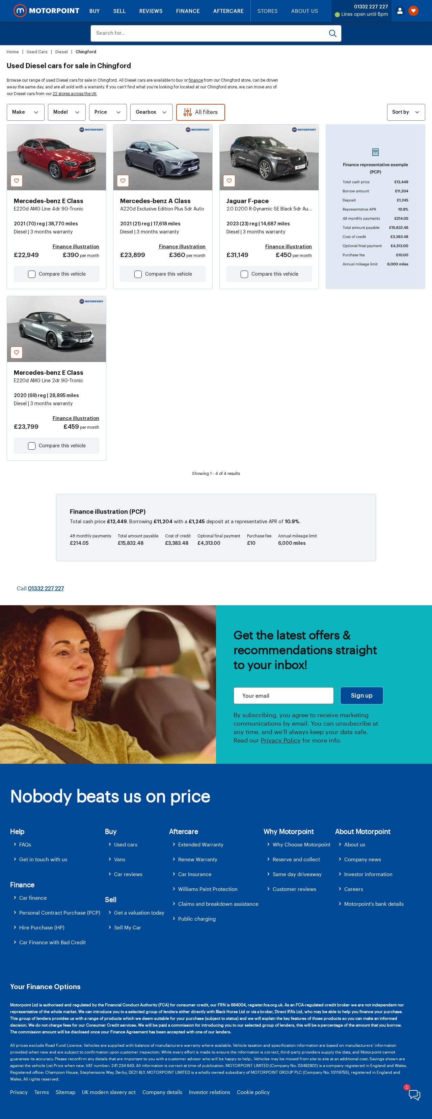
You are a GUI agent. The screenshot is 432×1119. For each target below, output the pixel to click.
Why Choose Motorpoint (301, 844)
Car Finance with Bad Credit (52, 942)
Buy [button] (110, 831)
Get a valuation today (139, 913)
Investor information (368, 874)
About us (354, 844)
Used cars (125, 844)
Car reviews (128, 874)
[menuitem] (57, 844)
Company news (362, 859)
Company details (162, 1092)
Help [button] (17, 831)
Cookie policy (253, 1092)
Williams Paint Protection (208, 889)
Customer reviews (294, 889)
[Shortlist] (413, 11)
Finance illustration (76, 247)
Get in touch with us (43, 859)
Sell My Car (127, 927)
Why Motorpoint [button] (289, 831)
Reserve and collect (296, 859)
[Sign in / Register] (400, 11)
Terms (41, 1092)
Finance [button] (22, 884)
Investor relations (209, 1092)
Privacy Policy (281, 740)
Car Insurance (195, 874)
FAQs (25, 844)
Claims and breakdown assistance (218, 904)
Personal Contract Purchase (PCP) (59, 913)
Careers (353, 889)
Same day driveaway (297, 874)
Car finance (33, 898)
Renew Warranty (197, 859)
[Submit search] (333, 33)
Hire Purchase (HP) (41, 927)
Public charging (197, 919)
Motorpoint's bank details (374, 904)
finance (196, 80)
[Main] (46, 11)
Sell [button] (110, 899)
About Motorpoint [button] (362, 831)
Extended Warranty (200, 844)
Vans (119, 859)
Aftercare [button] (183, 831)
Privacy (19, 1092)
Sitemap (65, 1092)
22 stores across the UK (75, 94)
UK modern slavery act (109, 1092)
